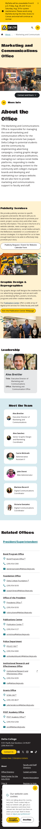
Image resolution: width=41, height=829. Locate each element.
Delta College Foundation (17, 581)
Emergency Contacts (20, 758)
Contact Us (9, 752)
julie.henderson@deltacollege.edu (20, 705)
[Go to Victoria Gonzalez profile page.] (20, 507)
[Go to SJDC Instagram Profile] (27, 751)
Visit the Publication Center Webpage (18, 311)
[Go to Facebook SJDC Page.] (19, 751)
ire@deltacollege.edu (15, 683)
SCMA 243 (11, 695)
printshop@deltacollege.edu (18, 634)
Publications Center (12, 619)
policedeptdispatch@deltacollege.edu (22, 656)
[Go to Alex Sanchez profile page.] (20, 438)
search (32, 27)
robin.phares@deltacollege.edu (19, 612)
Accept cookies (13, 820)
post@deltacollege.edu (16, 727)
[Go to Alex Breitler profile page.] (20, 418)
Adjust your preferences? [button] (21, 814)
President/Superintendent (20, 541)
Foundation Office (12, 576)
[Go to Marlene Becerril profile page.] (20, 490)
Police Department (12, 641)
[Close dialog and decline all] (35, 788)
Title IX (4, 783)
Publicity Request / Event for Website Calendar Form (21, 246)
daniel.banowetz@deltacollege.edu (21, 569)
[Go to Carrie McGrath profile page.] (20, 456)
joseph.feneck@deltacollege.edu (20, 590)
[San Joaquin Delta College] (15, 27)
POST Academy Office (13, 712)
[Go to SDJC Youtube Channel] (32, 751)
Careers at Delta (30, 772)
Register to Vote (30, 783)
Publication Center (14, 624)
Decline (27, 819)
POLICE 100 (11, 646)
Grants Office (9, 690)
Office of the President (14, 597)
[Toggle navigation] (37, 27)
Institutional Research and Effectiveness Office (16, 665)
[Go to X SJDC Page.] (23, 751)
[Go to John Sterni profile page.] (20, 473)
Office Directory (7, 772)
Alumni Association (31, 777)
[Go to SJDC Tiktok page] (36, 751)
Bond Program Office (13, 554)
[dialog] (20, 806)
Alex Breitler (14, 374)
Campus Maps (6, 758)
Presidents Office (13, 602)
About (8, 34)
